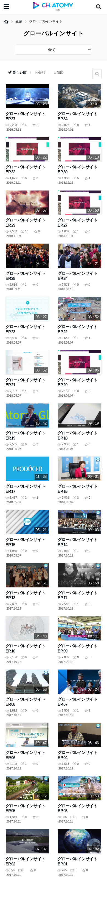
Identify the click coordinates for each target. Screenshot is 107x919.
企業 (19, 21)
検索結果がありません (97, 73)
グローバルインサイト (45, 21)
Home (6, 22)
